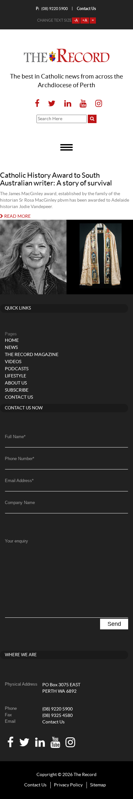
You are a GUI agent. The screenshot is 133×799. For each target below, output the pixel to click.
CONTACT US (19, 397)
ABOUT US (16, 383)
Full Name (15, 436)
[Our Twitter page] (51, 104)
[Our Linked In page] (67, 104)
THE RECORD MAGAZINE (31, 354)
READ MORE (17, 216)
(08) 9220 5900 (52, 8)
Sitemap (98, 785)
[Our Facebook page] (37, 104)
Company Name (20, 502)
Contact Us (53, 722)
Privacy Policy (68, 785)
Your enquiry (16, 541)
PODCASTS (16, 369)
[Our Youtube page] (83, 104)
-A (76, 20)
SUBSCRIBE (16, 390)
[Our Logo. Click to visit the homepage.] (66, 55)
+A (84, 20)
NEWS (11, 347)
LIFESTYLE (15, 376)
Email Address (19, 480)
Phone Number (19, 458)
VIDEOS (13, 362)
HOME (12, 340)
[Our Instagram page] (96, 104)
